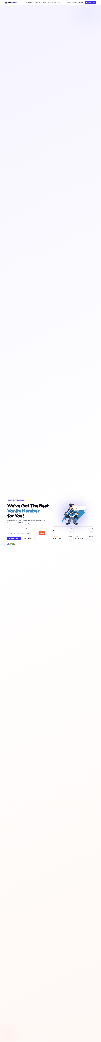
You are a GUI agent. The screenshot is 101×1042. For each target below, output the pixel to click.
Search (42, 533)
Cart (81, 2)
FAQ (55, 2)
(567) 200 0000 (72, 2)
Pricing (44, 2)
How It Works (38, 2)
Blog (59, 2)
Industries (50, 2)
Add (70, 531)
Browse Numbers (29, 2)
